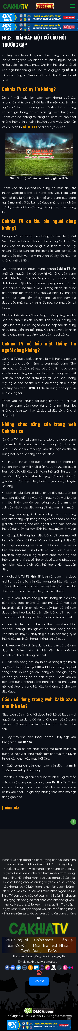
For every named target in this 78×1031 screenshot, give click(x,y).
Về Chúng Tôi (16, 940)
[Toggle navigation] (72, 6)
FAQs (52, 951)
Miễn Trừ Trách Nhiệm (51, 945)
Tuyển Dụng (31, 951)
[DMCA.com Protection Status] (39, 1010)
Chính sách (43, 940)
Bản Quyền (17, 945)
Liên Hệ (66, 940)
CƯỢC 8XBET (45, 6)
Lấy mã (39, 981)
